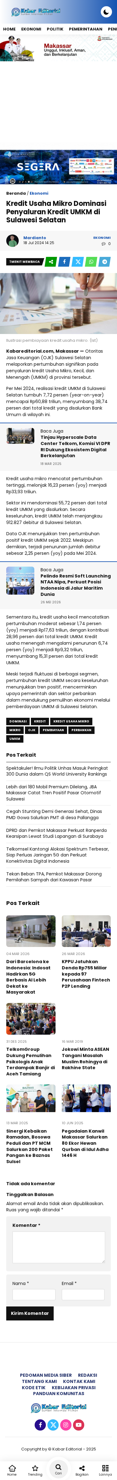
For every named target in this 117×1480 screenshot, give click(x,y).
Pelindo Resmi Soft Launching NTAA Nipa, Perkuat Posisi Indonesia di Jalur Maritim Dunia (76, 585)
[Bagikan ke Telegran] (104, 262)
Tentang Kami (39, 1381)
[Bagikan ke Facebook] (64, 262)
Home (9, 29)
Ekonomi (31, 29)
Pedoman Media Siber (46, 1375)
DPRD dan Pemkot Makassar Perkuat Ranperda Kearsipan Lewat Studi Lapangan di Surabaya (56, 833)
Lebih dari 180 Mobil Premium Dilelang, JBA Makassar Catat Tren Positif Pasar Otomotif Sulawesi (53, 793)
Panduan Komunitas (58, 1393)
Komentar (26, 1225)
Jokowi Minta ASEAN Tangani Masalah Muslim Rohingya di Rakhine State (85, 1058)
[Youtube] (77, 1425)
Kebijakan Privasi (73, 1388)
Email (69, 1284)
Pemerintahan (85, 29)
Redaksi (87, 1375)
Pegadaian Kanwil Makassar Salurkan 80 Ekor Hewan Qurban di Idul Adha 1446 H (85, 1143)
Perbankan (81, 730)
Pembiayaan (53, 730)
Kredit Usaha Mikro (71, 721)
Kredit (40, 721)
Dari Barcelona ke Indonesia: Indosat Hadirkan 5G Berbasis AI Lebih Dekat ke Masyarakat (28, 976)
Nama (20, 1284)
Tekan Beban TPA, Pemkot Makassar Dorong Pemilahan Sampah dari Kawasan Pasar (54, 877)
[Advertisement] (58, 101)
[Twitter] (52, 1425)
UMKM (14, 738)
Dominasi (18, 721)
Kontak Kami (79, 1381)
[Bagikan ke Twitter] (78, 262)
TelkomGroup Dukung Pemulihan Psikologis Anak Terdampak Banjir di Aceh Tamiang (30, 1061)
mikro (15, 730)
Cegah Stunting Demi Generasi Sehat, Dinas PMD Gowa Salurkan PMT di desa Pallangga (54, 814)
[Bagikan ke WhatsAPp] (91, 262)
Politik (55, 29)
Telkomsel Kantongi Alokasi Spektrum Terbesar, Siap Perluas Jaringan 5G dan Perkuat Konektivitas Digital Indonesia (57, 855)
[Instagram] (65, 1425)
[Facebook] (39, 1425)
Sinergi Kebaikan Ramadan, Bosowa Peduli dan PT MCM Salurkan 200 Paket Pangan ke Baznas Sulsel (29, 1146)
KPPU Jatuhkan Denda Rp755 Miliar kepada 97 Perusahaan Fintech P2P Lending (86, 973)
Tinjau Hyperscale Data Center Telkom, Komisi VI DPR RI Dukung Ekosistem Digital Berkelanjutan (75, 446)
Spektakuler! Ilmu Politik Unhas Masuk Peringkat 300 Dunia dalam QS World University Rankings (57, 771)
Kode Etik (34, 1388)
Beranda (16, 193)
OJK (31, 730)
